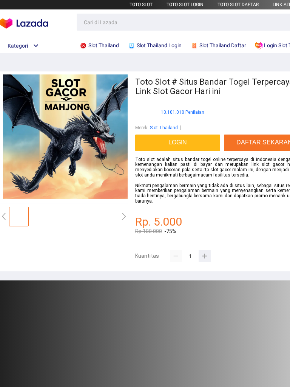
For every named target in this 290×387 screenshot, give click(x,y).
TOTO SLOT (141, 4)
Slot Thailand (164, 127)
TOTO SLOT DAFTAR (238, 4)
